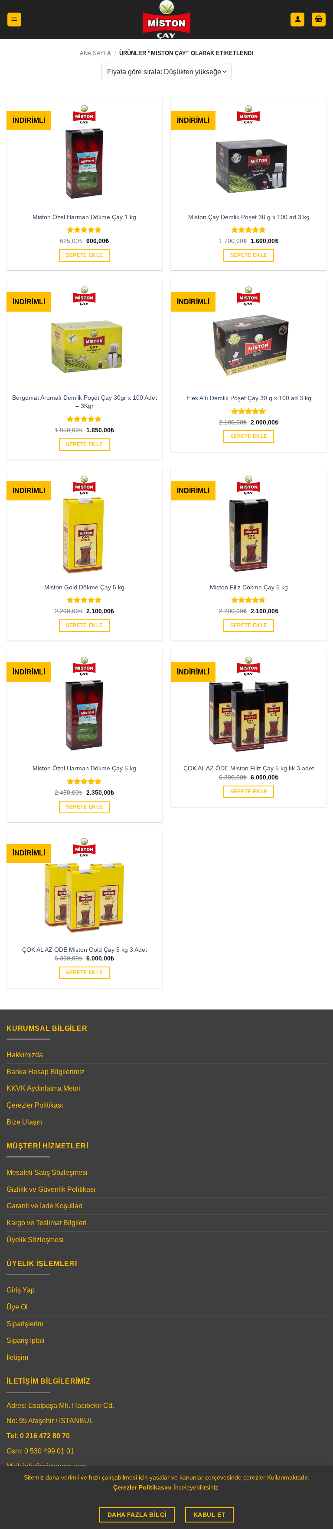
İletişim (17, 1357)
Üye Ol (17, 1307)
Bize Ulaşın (24, 1122)
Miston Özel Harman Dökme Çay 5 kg (84, 768)
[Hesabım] (297, 20)
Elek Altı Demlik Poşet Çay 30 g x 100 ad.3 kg (248, 398)
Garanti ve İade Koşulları (44, 1206)
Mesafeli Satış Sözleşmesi (47, 1172)
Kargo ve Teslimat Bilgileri (47, 1222)
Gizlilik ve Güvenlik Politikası (51, 1189)
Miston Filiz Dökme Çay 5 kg (249, 587)
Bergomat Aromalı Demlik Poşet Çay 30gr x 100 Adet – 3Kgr (84, 401)
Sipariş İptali (26, 1340)
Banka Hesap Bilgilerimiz (46, 1071)
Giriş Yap (21, 1290)
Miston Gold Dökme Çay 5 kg (84, 587)
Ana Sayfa (95, 53)
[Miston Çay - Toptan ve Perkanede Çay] (166, 19)
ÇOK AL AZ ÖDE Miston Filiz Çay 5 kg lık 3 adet (248, 768)
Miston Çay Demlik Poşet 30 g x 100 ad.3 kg (249, 217)
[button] (14, 20)
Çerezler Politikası (35, 1105)
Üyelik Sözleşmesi (35, 1239)
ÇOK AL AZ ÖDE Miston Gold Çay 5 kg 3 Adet (84, 949)
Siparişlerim (25, 1324)
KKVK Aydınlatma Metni (43, 1088)
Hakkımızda (25, 1055)
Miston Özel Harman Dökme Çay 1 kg (84, 217)
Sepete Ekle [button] (84, 255)
